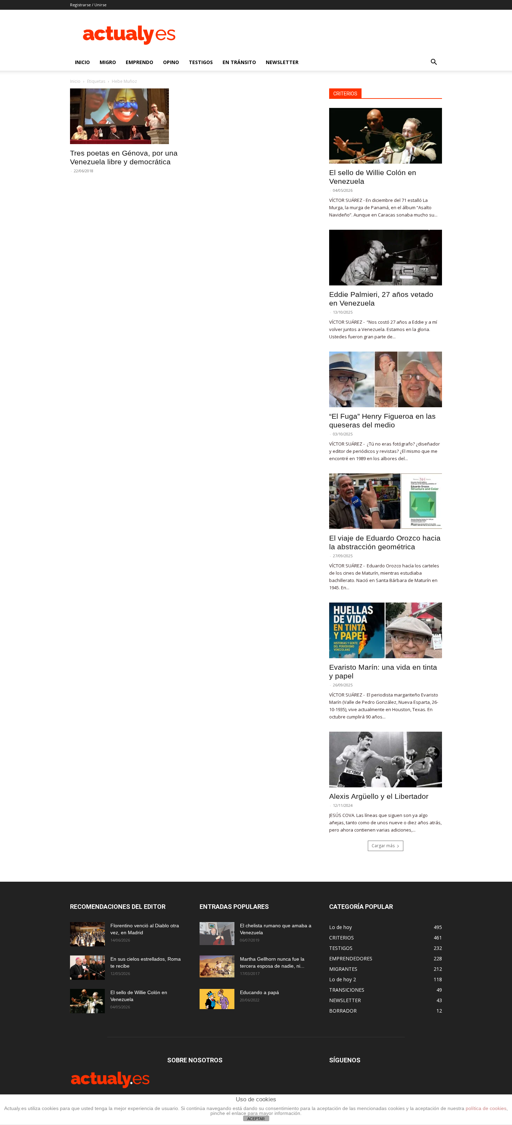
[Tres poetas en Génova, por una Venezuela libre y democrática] (126, 116)
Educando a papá (259, 992)
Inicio (75, 81)
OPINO (171, 62)
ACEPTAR (256, 1119)
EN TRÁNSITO (239, 62)
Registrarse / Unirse (88, 4)
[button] (433, 63)
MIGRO (108, 62)
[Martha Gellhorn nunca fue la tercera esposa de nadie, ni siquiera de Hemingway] (217, 966)
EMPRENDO (139, 62)
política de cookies (486, 1108)
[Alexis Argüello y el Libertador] (385, 759)
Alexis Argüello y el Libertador (378, 796)
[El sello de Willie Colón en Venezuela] (385, 136)
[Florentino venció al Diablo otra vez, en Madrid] (87, 934)
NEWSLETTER (282, 62)
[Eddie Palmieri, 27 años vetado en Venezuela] (385, 257)
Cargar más (383, 846)
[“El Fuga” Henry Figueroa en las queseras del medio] (385, 379)
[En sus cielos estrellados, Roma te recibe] (87, 967)
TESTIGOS (201, 62)
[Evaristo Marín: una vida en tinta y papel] (385, 630)
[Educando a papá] (217, 999)
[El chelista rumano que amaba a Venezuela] (217, 933)
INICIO (82, 62)
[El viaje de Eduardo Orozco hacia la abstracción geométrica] (385, 501)
